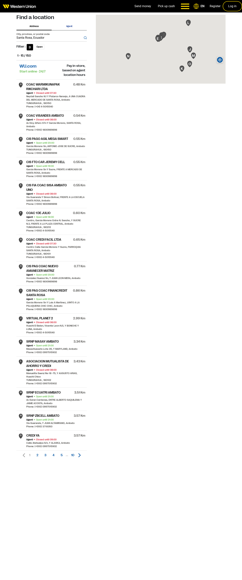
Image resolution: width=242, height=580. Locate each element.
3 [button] (45, 455)
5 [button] (62, 455)
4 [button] (53, 455)
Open (39, 46)
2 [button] (37, 455)
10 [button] (72, 455)
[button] (199, 6)
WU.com (27, 66)
